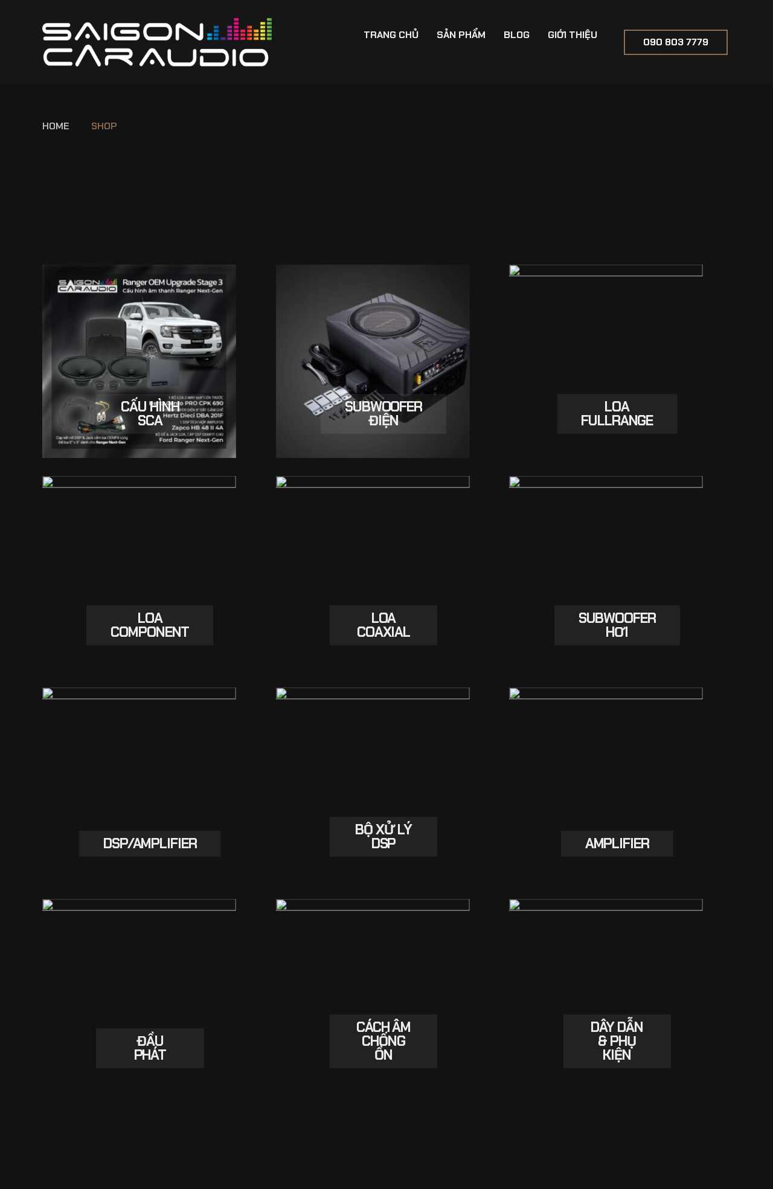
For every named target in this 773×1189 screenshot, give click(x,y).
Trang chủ (391, 34)
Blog (517, 34)
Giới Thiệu (572, 34)
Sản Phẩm (461, 34)
